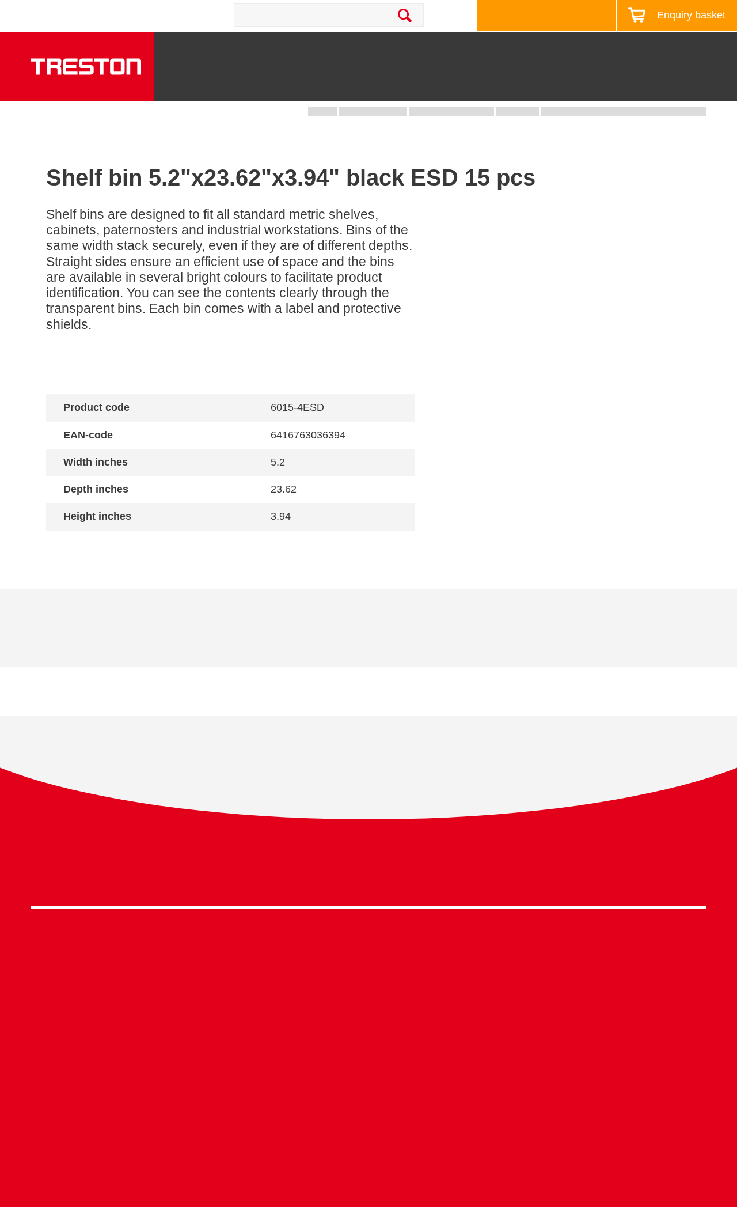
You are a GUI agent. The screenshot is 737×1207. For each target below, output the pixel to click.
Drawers (502, 86)
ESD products (228, 974)
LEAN (380, 1045)
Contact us (137, 15)
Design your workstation (540, 15)
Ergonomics (392, 1009)
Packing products (235, 991)
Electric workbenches (243, 1009)
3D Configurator (569, 956)
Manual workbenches (243, 1027)
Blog (654, 47)
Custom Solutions (404, 991)
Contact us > (409, 1113)
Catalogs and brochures (586, 974)
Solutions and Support (424, 47)
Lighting (570, 86)
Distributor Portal (571, 1062)
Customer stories (571, 1045)
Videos (551, 991)
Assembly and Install (242, 1150)
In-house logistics (404, 1062)
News (613, 47)
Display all (87, 547)
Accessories (56, 1062)
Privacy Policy (614, 870)
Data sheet (115, 636)
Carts (442, 86)
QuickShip (696, 86)
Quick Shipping (399, 956)
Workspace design (406, 974)
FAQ (546, 1080)
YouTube (693, 873)
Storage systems (374, 81)
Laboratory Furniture (241, 956)
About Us (704, 47)
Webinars (556, 1009)
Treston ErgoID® (234, 1132)
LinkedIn (671, 873)
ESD (378, 1027)
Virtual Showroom (405, 1080)
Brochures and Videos (536, 47)
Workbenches (283, 86)
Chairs (631, 86)
